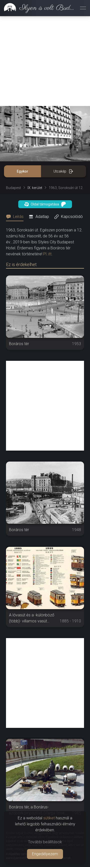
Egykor (22, 171)
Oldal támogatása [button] (45, 204)
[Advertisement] (45, 61)
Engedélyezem (45, 854)
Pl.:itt (47, 254)
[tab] (16, 216)
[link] (38, 8)
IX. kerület (35, 188)
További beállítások (45, 842)
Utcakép (60, 171)
